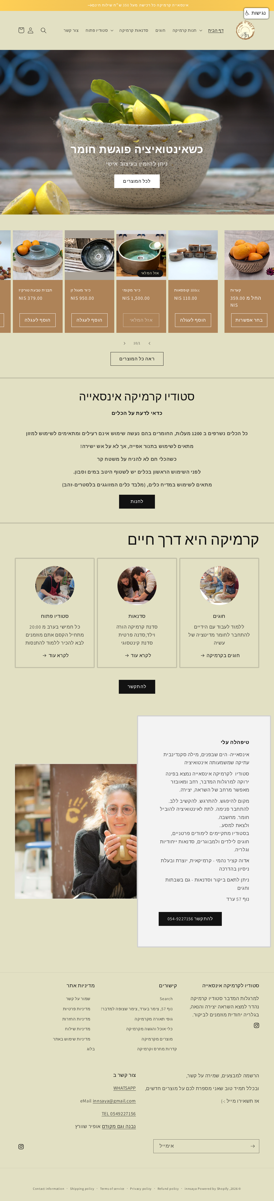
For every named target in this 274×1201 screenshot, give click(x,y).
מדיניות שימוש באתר (71, 1039)
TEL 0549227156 (119, 1113)
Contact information (48, 1189)
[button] (187, 30)
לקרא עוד (141, 655)
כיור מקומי (131, 290)
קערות (235, 290)
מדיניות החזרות (76, 1018)
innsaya (191, 1189)
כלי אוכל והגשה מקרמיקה (149, 1028)
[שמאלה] (149, 343)
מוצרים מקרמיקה (157, 1039)
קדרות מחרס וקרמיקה (157, 1048)
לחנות (137, 501)
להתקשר (137, 686)
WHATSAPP (124, 1088)
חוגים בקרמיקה (223, 655)
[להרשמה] (252, 1146)
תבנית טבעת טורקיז (35, 290)
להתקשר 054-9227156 (190, 919)
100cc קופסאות (187, 290)
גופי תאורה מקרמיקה (154, 1018)
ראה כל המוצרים (136, 359)
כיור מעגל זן (81, 290)
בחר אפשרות (249, 320)
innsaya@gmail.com (114, 1101)
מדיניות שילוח (77, 1028)
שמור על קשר (78, 998)
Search (166, 998)
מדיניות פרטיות (76, 1008)
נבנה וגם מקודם (119, 1126)
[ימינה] (125, 343)
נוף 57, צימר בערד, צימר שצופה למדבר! (137, 1008)
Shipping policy (82, 1189)
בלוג (91, 1048)
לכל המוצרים (137, 181)
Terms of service (112, 1189)
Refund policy (168, 1189)
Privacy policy (141, 1189)
